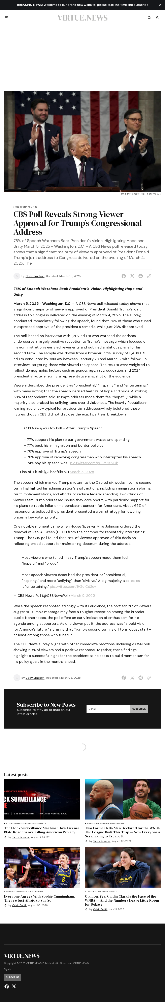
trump (23, 207)
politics (32, 207)
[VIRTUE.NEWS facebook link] (7, 986)
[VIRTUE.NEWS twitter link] (13, 986)
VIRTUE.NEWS (81, 963)
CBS (17, 207)
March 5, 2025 (82, 471)
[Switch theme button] (158, 17)
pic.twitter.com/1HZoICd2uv (73, 586)
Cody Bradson (35, 276)
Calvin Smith (19, 905)
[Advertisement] (82, 61)
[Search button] (149, 17)
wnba (90, 824)
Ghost (63, 963)
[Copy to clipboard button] (148, 276)
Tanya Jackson (21, 837)
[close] (160, 5)
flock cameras (14, 824)
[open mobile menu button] (6, 18)
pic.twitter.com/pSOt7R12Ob (94, 463)
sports (113, 892)
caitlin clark (94, 892)
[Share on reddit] (140, 276)
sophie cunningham (104, 824)
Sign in (7, 969)
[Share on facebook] (124, 276)
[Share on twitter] (132, 276)
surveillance (29, 824)
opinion (41, 824)
